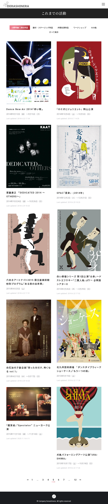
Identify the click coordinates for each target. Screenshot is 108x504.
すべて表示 (53, 32)
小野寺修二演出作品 (20, 28)
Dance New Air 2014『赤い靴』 (25, 109)
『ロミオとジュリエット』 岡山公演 (75, 109)
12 (75, 480)
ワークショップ (79, 28)
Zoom (25, 73)
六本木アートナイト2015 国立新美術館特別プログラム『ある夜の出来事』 (28, 282)
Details (32, 73)
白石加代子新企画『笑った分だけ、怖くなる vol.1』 (28, 369)
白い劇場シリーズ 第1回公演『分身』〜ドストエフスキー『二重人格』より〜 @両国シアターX (79, 280)
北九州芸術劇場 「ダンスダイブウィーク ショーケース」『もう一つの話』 (79, 369)
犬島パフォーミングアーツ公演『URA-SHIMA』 (77, 456)
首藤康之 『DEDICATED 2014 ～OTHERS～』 (25, 194)
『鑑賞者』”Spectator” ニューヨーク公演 (28, 427)
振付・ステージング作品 (43, 28)
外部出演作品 (63, 28)
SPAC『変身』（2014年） (71, 193)
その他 (93, 28)
